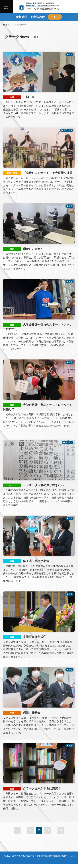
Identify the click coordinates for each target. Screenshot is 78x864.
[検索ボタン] (71, 6)
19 (30, 830)
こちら (55, 16)
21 (47, 830)
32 (60, 830)
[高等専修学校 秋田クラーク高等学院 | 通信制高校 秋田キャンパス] (38, 6)
